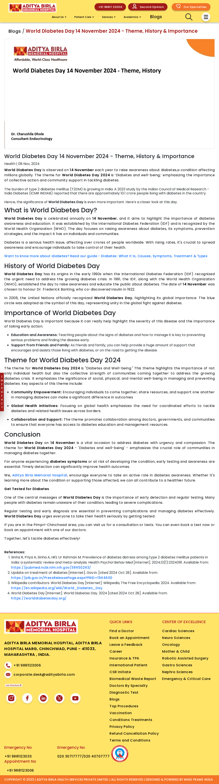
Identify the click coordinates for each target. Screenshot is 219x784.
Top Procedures (124, 706)
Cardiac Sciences (178, 630)
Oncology (171, 644)
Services (107, 17)
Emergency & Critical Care (186, 678)
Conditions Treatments (131, 719)
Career (116, 651)
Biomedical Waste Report (133, 678)
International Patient (129, 665)
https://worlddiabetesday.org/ (39, 598)
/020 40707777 (96, 756)
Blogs (156, 17)
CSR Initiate (120, 671)
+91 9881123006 (27, 665)
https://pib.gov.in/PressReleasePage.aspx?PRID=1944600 (61, 578)
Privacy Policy (122, 726)
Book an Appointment (130, 637)
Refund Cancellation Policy (134, 733)
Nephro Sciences (177, 671)
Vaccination (121, 713)
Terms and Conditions (130, 740)
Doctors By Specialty (129, 685)
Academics (131, 17)
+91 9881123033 (18, 756)
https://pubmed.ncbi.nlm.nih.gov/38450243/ (51, 567)
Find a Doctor (122, 630)
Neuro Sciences (176, 637)
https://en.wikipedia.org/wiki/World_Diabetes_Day (56, 588)
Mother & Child (175, 651)
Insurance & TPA (124, 658)
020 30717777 (69, 756)
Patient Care (82, 17)
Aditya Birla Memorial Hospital (39, 475)
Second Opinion (152, 7)
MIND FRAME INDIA (198, 779)
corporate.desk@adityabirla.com (44, 674)
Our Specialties (195, 7)
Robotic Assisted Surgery (185, 658)
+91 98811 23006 (110, 7)
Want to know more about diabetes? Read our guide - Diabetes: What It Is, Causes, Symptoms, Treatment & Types (105, 256)
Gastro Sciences (177, 665)
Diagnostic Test (124, 692)
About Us (58, 17)
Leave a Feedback (126, 644)
